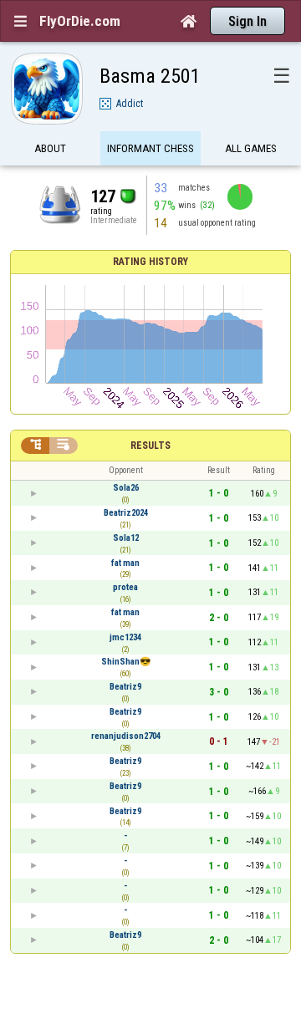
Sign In (247, 21)
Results (150, 445)
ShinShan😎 (125, 661)
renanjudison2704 (126, 736)
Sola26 (126, 487)
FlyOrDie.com (79, 21)
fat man (125, 563)
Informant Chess (150, 148)
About (50, 148)
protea (125, 587)
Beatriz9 (125, 686)
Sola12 (126, 537)
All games (251, 148)
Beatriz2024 (126, 512)
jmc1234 (125, 637)
